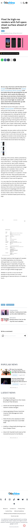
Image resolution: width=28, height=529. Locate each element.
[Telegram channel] (14, 504)
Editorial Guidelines (19, 511)
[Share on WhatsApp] (2, 60)
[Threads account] (27, 499)
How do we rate (14, 516)
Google (3, 88)
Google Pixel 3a (10, 304)
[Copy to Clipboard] (14, 60)
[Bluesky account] (23, 499)
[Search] (21, 3)
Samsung (15, 384)
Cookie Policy (8, 511)
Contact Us (13, 508)
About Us (5, 508)
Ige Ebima (6, 33)
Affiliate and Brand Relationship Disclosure (15, 513)
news (3, 31)
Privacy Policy (21, 508)
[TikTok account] (14, 499)
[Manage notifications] (24, 525)
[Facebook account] (5, 499)
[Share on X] (8, 60)
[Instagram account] (10, 499)
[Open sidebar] (1, 3)
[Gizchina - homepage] (9, 3)
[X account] (1, 499)
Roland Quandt (9, 108)
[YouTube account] (18, 499)
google (3, 304)
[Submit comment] (25, 336)
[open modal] (26, 3)
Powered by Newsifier (14, 526)
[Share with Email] (11, 60)
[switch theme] (24, 3)
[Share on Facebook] (5, 60)
